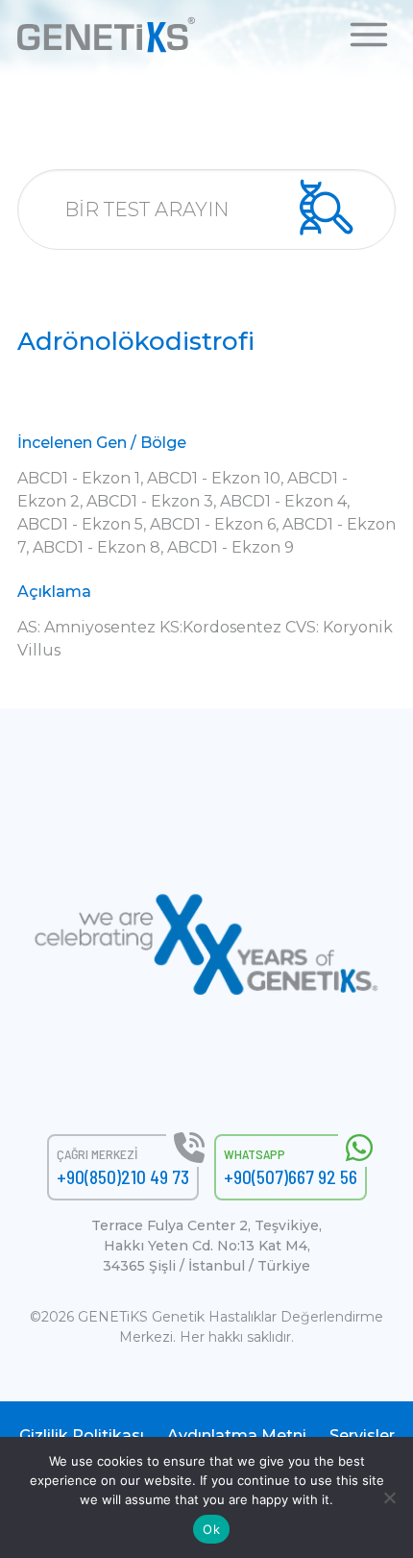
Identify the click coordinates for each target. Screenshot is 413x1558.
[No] (389, 1497)
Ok (211, 1529)
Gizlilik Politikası (81, 1435)
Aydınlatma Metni (236, 1435)
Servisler (362, 1435)
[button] (369, 33)
